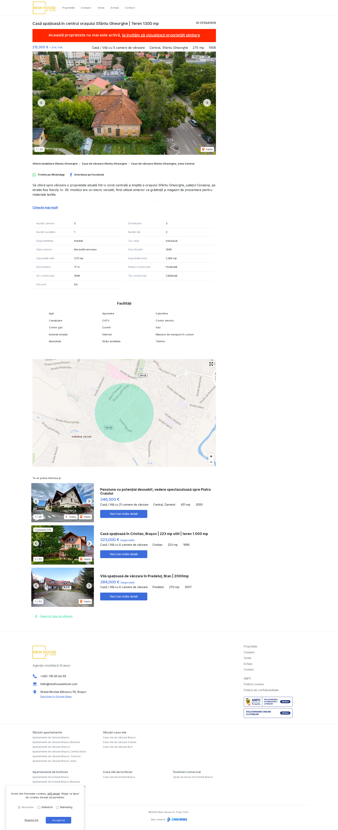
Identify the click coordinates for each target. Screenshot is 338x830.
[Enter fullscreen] (211, 364)
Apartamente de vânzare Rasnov (51, 746)
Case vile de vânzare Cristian (119, 742)
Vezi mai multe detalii (124, 514)
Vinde (100, 7)
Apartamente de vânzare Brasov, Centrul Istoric (59, 751)
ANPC (247, 678)
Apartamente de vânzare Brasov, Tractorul (56, 756)
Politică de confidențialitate (261, 690)
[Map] (124, 413)
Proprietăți (68, 7)
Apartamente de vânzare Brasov (50, 737)
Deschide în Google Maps (56, 696)
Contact (130, 7)
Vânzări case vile (114, 732)
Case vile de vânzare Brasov (119, 737)
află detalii (53, 793)
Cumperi (86, 7)
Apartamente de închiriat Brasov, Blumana (56, 781)
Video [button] (72, 516)
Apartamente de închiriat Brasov (50, 777)
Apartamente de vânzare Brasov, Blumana (56, 742)
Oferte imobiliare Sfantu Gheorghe (55, 163)
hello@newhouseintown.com (58, 684)
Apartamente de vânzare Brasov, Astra (54, 760)
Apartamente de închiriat (50, 772)
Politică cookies (254, 684)
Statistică (46, 807)
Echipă (115, 7)
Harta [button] (209, 149)
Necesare (28, 807)
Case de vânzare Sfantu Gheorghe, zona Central (162, 163)
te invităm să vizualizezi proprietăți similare (161, 35)
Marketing (66, 807)
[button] (41, 103)
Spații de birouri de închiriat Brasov (193, 777)
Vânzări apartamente (47, 732)
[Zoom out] (211, 462)
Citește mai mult (45, 207)
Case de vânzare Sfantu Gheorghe (104, 163)
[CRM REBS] (176, 819)
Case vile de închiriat (117, 772)
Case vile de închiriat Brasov (119, 777)
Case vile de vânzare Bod (117, 746)
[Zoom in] (211, 456)
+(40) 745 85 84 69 (53, 676)
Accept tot (58, 820)
